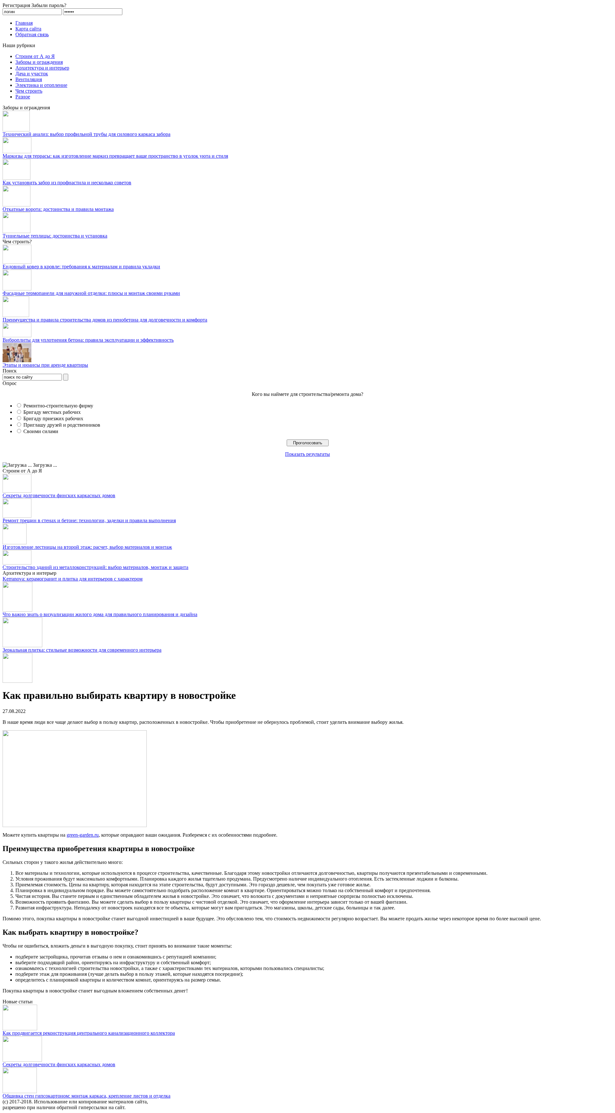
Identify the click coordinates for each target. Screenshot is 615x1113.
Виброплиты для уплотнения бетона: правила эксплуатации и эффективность (88, 340)
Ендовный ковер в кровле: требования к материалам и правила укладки (81, 266)
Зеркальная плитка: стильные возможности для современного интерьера (82, 650)
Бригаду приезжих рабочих (53, 418)
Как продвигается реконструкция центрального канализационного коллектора (89, 1033)
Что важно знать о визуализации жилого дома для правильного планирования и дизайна (100, 614)
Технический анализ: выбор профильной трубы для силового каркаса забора (86, 134)
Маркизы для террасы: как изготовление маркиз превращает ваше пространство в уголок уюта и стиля (115, 156)
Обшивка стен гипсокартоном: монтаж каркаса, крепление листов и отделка (86, 1096)
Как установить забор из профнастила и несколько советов (67, 182)
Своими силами (40, 431)
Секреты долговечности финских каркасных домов (59, 495)
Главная (24, 23)
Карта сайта (28, 28)
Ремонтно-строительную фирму (58, 405)
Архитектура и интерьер (42, 68)
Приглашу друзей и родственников (61, 425)
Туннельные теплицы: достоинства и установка (55, 235)
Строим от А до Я (35, 56)
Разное (22, 96)
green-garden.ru (83, 835)
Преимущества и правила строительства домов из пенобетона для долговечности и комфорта (105, 319)
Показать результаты (307, 454)
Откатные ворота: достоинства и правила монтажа (58, 209)
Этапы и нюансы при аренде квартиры (45, 365)
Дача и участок (31, 73)
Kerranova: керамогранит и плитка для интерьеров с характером (73, 579)
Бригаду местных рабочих (52, 412)
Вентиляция (28, 79)
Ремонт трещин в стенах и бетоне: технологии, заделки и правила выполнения (89, 520)
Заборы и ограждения (39, 62)
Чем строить (28, 91)
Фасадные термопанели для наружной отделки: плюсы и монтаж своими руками (91, 293)
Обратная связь (32, 34)
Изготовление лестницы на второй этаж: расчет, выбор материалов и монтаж (87, 547)
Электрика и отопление (41, 85)
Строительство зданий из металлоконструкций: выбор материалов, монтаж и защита (95, 567)
